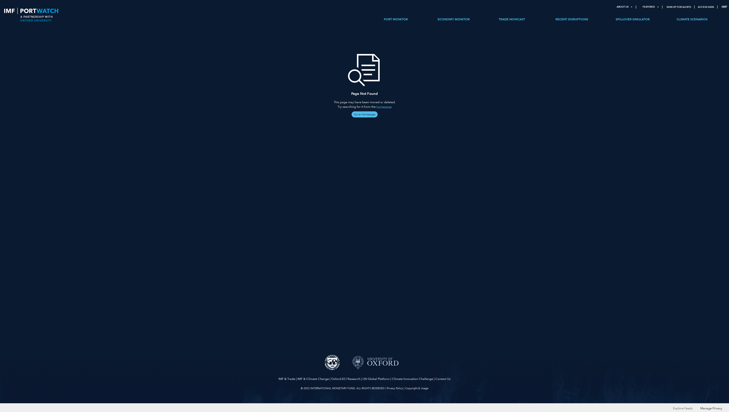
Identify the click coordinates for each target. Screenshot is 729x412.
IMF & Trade (287, 379)
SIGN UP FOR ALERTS (679, 7)
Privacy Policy (395, 388)
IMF (724, 7)
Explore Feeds (683, 408)
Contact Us (442, 379)
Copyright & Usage (416, 388)
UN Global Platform (376, 379)
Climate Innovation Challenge (412, 379)
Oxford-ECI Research (345, 379)
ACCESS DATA (706, 7)
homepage (384, 107)
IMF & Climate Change (313, 379)
